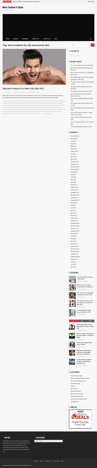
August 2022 (74, 172)
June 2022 (73, 177)
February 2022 (74, 187)
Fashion (73, 386)
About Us (36, 461)
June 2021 (73, 208)
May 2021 (73, 210)
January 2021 (74, 220)
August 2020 (74, 233)
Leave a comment (47, 113)
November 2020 (75, 226)
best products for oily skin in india (35, 107)
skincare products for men (17, 113)
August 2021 (74, 202)
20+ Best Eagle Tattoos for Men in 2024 (81, 91)
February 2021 (74, 218)
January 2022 (74, 190)
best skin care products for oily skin (44, 109)
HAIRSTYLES (35, 39)
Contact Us (46, 39)
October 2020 (74, 228)
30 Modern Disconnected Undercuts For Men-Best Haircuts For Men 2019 (84, 352)
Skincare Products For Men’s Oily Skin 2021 (23, 88)
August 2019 (74, 259)
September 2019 (75, 256)
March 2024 (74, 149)
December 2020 (75, 223)
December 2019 (75, 249)
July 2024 (73, 141)
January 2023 (74, 164)
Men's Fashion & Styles (13, 7)
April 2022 (73, 182)
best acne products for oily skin (30, 101)
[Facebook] (77, 1)
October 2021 (74, 197)
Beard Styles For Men (76, 376)
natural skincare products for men (47, 111)
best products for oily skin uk (50, 107)
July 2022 (73, 174)
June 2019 (73, 264)
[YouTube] (82, 1)
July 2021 (73, 205)
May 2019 (73, 267)
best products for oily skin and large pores (17, 107)
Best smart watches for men (78, 381)
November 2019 (75, 251)
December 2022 (75, 167)
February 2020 (74, 246)
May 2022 (73, 179)
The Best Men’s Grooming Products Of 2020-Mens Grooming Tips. (84, 361)
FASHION (15, 39)
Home (7, 39)
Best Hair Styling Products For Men (80, 378)
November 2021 (75, 195)
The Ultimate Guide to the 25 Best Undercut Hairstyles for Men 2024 (85, 302)
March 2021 (74, 215)
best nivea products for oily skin (52, 103)
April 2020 (73, 241)
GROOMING (25, 39)
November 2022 (75, 169)
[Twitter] (79, 1)
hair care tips (74, 388)
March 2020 (74, 244)
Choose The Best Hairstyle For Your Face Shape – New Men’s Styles (85, 335)
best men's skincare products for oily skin (35, 103)
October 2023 (74, 151)
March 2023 (74, 159)
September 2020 (75, 231)
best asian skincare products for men (47, 101)
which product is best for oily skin (32, 113)
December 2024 (75, 136)
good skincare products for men (31, 111)
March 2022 (74, 185)
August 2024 (74, 138)
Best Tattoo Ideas (75, 383)
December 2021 (75, 192)
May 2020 (73, 238)
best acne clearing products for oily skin (13, 101)
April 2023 (73, 156)
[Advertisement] (48, 25)
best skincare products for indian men (14, 111)
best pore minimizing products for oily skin (27, 105)
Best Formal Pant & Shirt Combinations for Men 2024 (26, 1)
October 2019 (74, 254)
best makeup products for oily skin (16, 103)
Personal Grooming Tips (18, 92)
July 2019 (73, 262)
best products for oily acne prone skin (46, 105)
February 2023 (74, 161)
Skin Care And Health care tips (32, 92)
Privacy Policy (56, 461)
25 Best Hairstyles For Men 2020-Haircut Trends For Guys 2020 (85, 326)
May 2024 (73, 143)
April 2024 (73, 146)
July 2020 (73, 236)
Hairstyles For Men (76, 391)
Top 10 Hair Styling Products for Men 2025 (82, 65)
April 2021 (73, 213)
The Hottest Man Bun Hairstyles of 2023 (81, 126)
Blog (55, 39)
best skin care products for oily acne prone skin (24, 109)
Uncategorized (74, 401)
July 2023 (73, 154)
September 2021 (75, 200)
